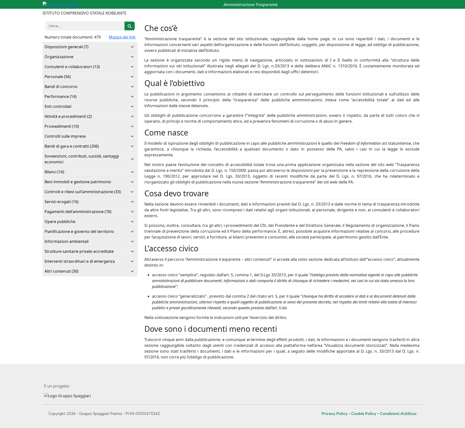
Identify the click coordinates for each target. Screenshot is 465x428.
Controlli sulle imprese (65, 136)
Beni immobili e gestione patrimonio (78, 181)
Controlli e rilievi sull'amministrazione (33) (83, 191)
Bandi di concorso (61, 86)
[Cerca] (129, 26)
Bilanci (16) (54, 171)
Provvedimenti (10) (62, 126)
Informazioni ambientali (67, 241)
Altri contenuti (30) (61, 271)
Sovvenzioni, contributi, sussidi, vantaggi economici (82, 159)
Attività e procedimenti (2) (68, 116)
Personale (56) (58, 76)
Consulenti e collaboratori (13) (72, 66)
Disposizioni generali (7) (66, 46)
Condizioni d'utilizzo (398, 413)
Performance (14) (61, 96)
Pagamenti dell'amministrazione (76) (78, 211)
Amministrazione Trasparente (251, 4)
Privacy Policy (335, 413)
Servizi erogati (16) (61, 201)
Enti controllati (58, 106)
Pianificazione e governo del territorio (79, 231)
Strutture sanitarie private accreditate (79, 251)
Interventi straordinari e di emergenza (80, 261)
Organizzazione (59, 56)
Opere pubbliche (60, 221)
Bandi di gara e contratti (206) (72, 146)
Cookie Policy (363, 413)
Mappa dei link (122, 37)
